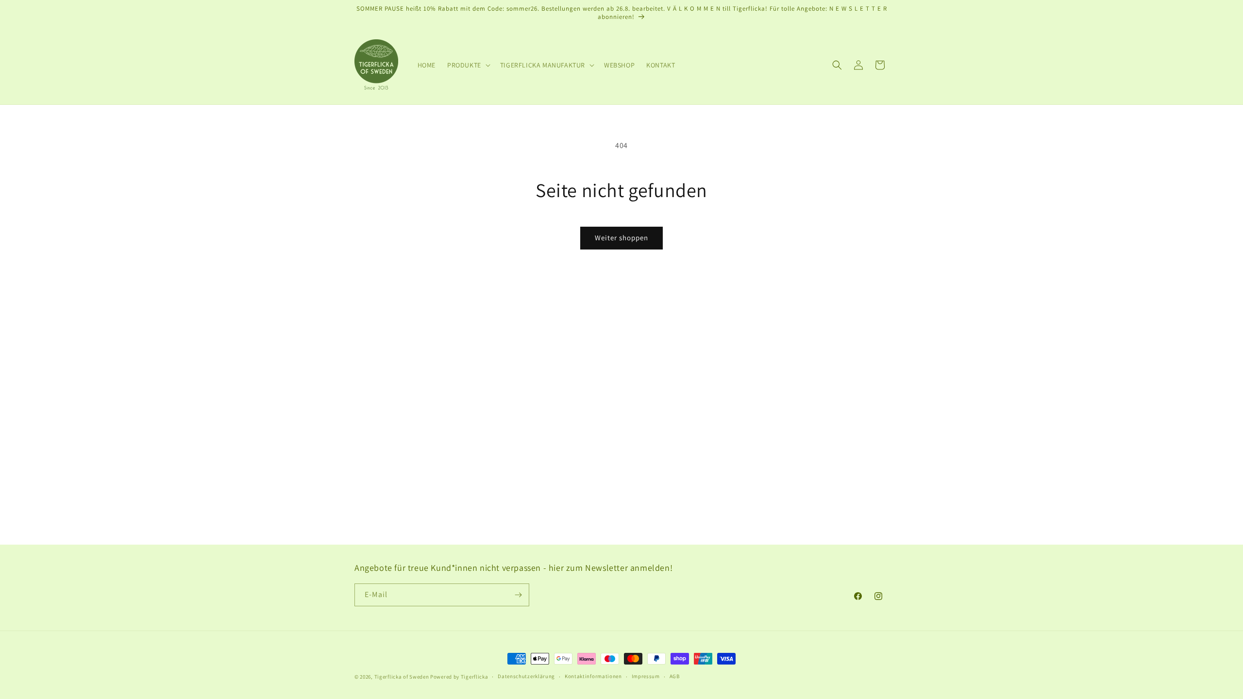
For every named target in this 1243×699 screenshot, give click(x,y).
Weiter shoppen (621, 237)
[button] (467, 65)
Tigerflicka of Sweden (401, 676)
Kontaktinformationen (593, 676)
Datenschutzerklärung (526, 676)
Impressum (646, 676)
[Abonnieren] (518, 594)
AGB (675, 676)
